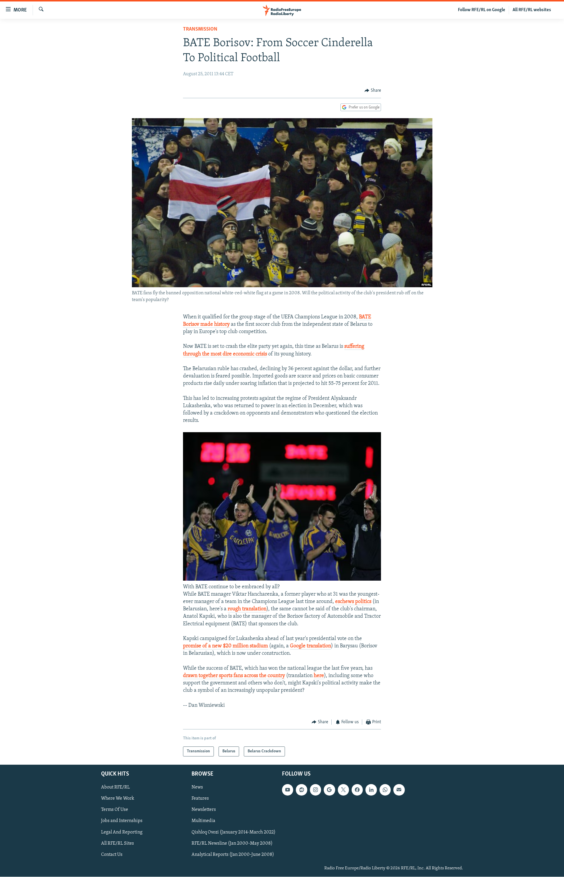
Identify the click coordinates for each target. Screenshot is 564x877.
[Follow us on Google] (329, 790)
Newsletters (204, 810)
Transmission (200, 29)
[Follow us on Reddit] (301, 790)
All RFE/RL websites (532, 10)
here (319, 676)
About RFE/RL (115, 787)
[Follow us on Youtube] (287, 790)
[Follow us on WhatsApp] (385, 790)
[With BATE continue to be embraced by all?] (282, 579)
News (197, 787)
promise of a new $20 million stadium (225, 646)
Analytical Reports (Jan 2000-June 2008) (233, 854)
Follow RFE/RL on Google (481, 10)
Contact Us (111, 854)
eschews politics (353, 601)
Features (200, 798)
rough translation (247, 609)
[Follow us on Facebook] (357, 790)
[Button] (373, 90)
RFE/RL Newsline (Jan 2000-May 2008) (232, 843)
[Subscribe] (398, 790)
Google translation (310, 646)
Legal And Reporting (121, 832)
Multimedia (203, 821)
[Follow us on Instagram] (315, 790)
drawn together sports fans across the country (234, 676)
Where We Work (117, 798)
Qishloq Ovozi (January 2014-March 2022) (234, 832)
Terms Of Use (114, 810)
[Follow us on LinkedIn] (371, 790)
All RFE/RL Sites (117, 843)
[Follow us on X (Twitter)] (343, 790)
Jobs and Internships (121, 821)
